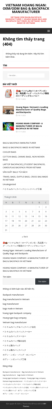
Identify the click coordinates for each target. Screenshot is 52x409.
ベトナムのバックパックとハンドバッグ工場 (22, 189)
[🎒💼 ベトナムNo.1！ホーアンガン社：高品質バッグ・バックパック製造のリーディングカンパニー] (8, 96)
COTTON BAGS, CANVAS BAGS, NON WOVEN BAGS (23, 158)
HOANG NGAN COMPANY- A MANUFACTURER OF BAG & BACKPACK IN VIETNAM (29, 126)
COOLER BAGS (9, 152)
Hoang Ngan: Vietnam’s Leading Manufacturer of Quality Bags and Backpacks (32, 109)
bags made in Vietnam (13, 308)
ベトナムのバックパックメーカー (17, 331)
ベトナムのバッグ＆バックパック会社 (19, 327)
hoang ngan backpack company (17, 313)
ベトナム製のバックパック (14, 350)
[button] (48, 31)
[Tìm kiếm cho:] (26, 75)
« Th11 (25, 236)
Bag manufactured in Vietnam (16, 299)
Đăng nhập (7, 366)
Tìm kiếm (7, 276)
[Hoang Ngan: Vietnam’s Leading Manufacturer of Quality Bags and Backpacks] (8, 112)
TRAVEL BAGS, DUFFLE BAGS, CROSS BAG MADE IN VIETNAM (25, 178)
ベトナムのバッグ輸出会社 (14, 341)
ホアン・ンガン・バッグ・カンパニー (19, 354)
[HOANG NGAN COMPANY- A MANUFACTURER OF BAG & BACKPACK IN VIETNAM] (8, 129)
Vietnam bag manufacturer (15, 322)
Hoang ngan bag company (14, 317)
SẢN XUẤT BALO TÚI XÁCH (15, 172)
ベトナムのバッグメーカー (14, 336)
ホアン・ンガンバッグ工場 (14, 359)
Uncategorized (9, 184)
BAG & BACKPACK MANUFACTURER (19, 143)
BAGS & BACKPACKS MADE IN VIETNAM (21, 147)
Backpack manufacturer (13, 294)
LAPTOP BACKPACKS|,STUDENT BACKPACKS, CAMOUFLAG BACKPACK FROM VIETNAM (24, 166)
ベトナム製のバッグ (11, 345)
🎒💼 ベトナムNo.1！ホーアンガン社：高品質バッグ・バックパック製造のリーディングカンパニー (32, 93)
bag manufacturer (11, 304)
